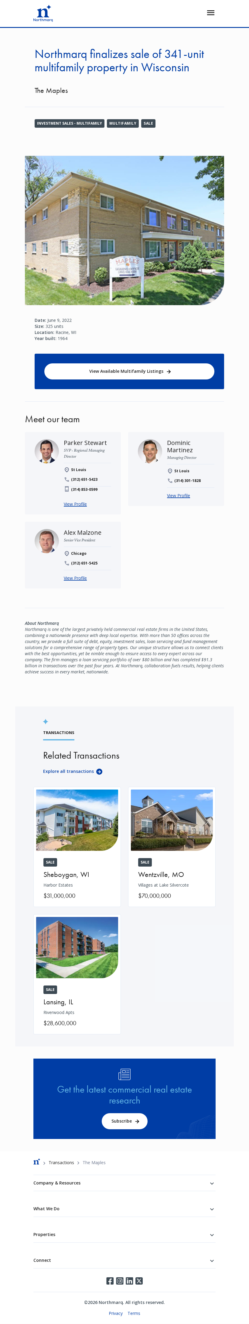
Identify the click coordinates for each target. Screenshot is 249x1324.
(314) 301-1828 (187, 480)
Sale (148, 123)
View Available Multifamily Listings (126, 371)
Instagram (119, 1281)
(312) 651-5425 (84, 563)
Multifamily (122, 123)
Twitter (139, 1281)
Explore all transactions (68, 771)
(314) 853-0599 (84, 489)
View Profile (75, 504)
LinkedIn (129, 1281)
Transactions (61, 1162)
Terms (134, 1313)
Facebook (110, 1281)
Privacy (116, 1313)
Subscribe (121, 1121)
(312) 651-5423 (84, 479)
